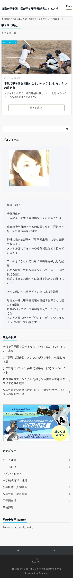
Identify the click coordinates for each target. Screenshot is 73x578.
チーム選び (9, 466)
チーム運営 (9, 460)
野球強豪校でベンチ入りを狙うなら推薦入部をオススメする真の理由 (34, 381)
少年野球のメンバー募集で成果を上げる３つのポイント (34, 370)
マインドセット (9, 42)
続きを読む (36, 107)
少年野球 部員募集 (15, 494)
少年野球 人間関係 (15, 487)
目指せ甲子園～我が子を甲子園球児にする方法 (29, 8)
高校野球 (8, 507)
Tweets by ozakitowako (18, 527)
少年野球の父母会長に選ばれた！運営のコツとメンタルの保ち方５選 (34, 392)
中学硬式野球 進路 (15, 480)
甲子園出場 (9, 500)
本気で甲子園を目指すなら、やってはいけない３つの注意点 (35, 85)
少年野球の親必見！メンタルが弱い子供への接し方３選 (34, 359)
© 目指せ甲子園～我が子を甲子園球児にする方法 (36, 569)
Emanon (43, 573)
